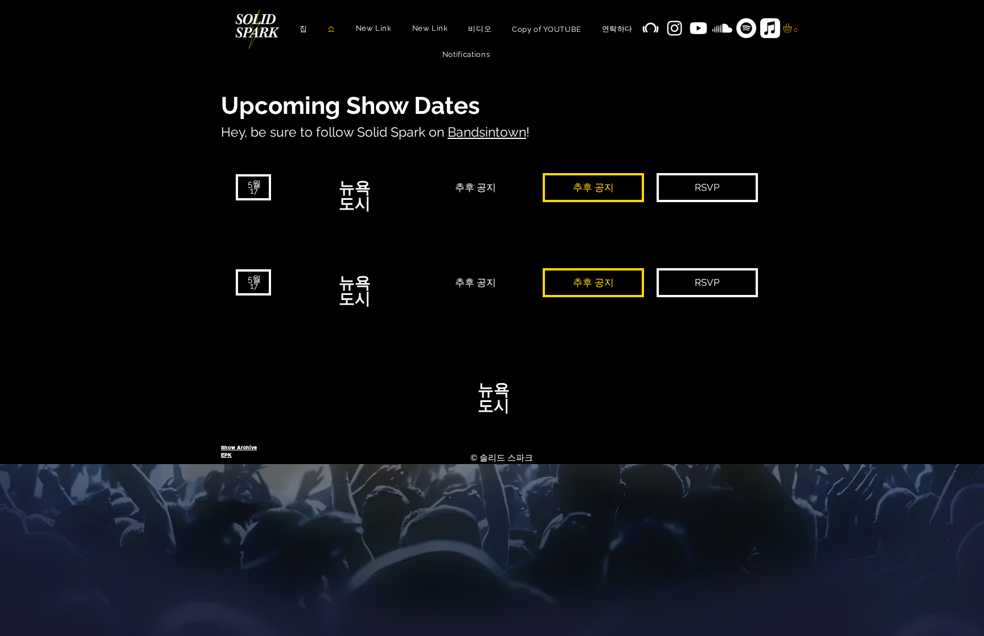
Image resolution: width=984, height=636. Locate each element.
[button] (792, 27)
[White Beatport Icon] (651, 28)
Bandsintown (487, 131)
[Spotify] (746, 28)
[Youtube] (698, 28)
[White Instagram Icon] (674, 28)
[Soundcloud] (722, 28)
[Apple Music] (770, 28)
